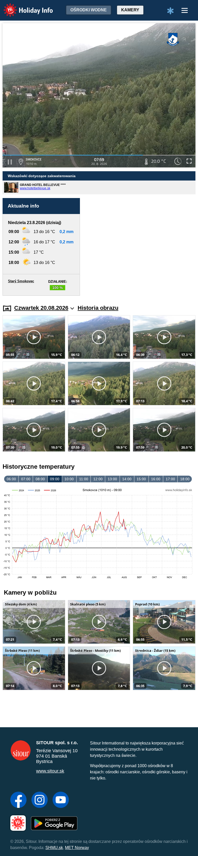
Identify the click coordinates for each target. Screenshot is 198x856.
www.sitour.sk (50, 771)
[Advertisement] (140, 247)
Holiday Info (23, 7)
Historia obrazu (98, 308)
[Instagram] (39, 800)
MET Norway (77, 847)
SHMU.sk (54, 847)
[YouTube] (61, 800)
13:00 (112, 479)
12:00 (98, 479)
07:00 (25, 479)
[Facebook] (18, 800)
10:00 (69, 479)
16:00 (155, 479)
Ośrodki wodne (88, 10)
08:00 (40, 479)
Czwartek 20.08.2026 (41, 308)
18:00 (184, 479)
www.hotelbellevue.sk (35, 188)
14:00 (126, 479)
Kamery (130, 10)
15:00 (141, 479)
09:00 (54, 479)
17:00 (170, 479)
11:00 (83, 479)
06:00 (11, 479)
